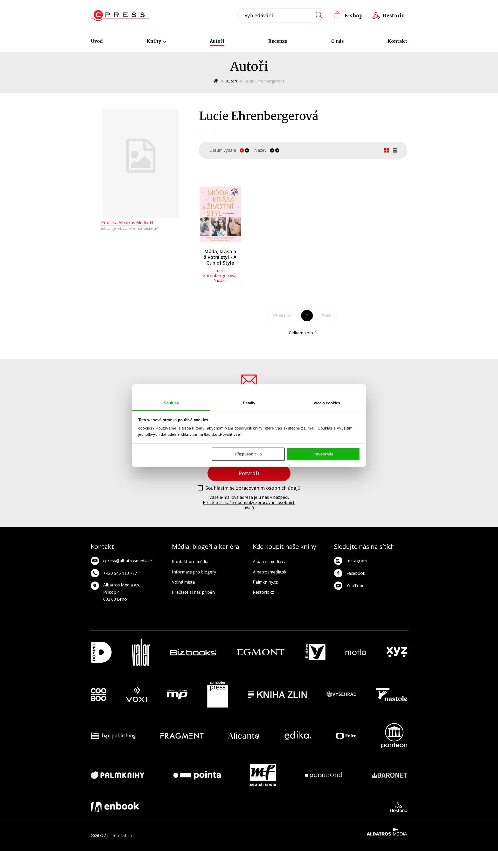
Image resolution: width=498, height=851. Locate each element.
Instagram (357, 561)
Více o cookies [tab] (327, 403)
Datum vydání (222, 150)
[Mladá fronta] (263, 775)
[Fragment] (182, 735)
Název (260, 150)
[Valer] (141, 652)
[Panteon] (394, 735)
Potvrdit (249, 473)
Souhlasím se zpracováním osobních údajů (252, 488)
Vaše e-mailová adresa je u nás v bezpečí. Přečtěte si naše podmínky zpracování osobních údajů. (249, 502)
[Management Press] (177, 695)
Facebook (356, 573)
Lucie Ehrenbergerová (219, 273)
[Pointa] (197, 775)
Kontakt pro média (190, 561)
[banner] (120, 15)
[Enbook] (115, 807)
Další (326, 316)
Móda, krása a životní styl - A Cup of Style (220, 257)
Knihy (154, 41)
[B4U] (113, 735)
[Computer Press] (217, 695)
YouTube (355, 586)
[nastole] (392, 695)
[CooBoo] (98, 695)
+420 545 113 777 (120, 573)
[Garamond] (324, 775)
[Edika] (298, 735)
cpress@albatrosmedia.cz (127, 561)
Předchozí (282, 316)
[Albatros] (315, 652)
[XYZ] (397, 652)
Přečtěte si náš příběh (193, 592)
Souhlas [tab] (171, 403)
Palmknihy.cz (265, 582)
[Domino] (101, 652)
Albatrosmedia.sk (269, 572)
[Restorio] (399, 807)
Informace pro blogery (194, 572)
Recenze (277, 41)
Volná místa (183, 582)
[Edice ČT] (346, 735)
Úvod (97, 41)
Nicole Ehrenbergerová (220, 283)
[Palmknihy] (117, 775)
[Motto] (356, 652)
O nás (337, 41)
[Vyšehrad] (341, 695)
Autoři (217, 41)
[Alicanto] (243, 735)
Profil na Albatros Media (124, 222)
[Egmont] (260, 652)
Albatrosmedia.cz (269, 561)
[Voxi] (136, 695)
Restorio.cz (263, 592)
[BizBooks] (193, 652)
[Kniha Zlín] (277, 695)
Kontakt (397, 41)
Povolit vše (323, 454)
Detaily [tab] (249, 403)
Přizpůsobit (245, 454)
